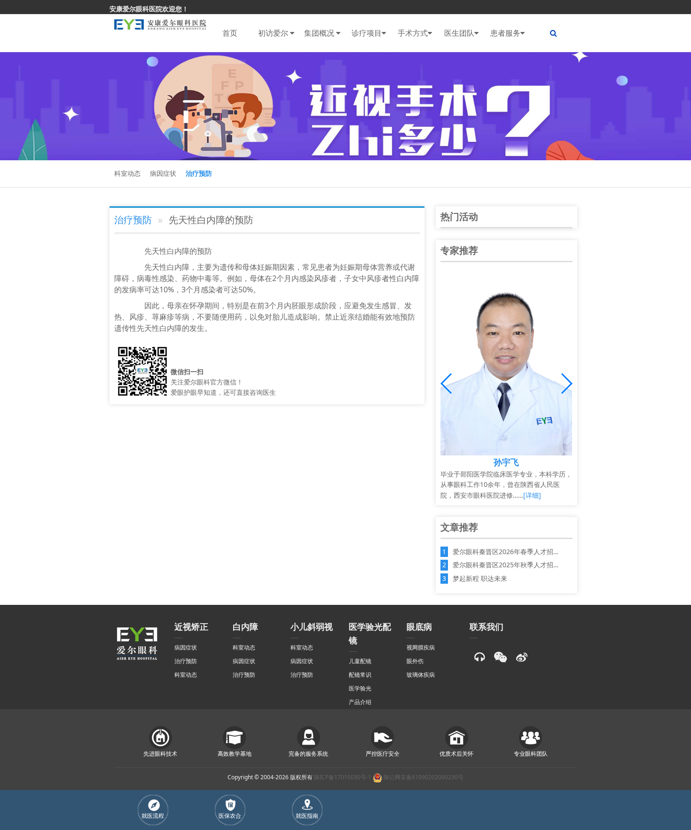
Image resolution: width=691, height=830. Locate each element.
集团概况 (320, 33)
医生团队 (459, 33)
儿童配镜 (360, 661)
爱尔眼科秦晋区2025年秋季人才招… (505, 564)
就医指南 (307, 816)
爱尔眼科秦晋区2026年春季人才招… (505, 551)
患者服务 (505, 33)
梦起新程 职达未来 (480, 578)
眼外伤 (415, 661)
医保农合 (230, 816)
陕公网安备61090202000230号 (422, 777)
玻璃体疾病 (421, 675)
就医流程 (152, 816)
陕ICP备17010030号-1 (342, 777)
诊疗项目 (367, 33)
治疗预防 (199, 173)
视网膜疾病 (421, 647)
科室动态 (127, 173)
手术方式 (413, 33)
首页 (229, 33)
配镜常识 (360, 675)
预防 (204, 251)
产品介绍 (360, 702)
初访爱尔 (274, 33)
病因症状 (163, 173)
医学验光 (360, 688)
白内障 (178, 251)
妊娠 (264, 267)
